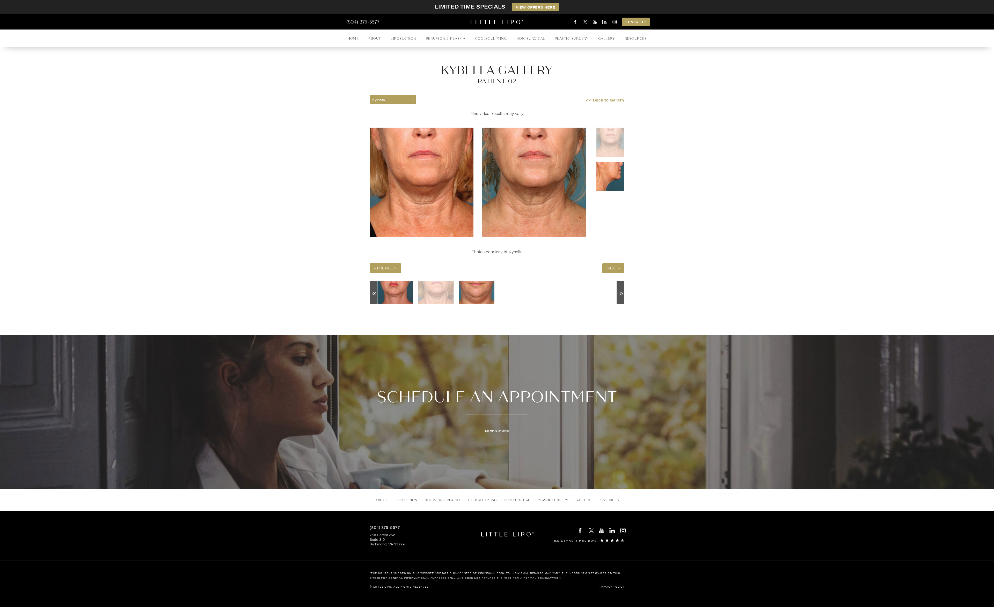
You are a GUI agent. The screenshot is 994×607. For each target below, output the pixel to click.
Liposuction (403, 38)
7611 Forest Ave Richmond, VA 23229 (387, 539)
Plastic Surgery (572, 38)
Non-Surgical (530, 38)
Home (353, 38)
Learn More (497, 430)
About (374, 38)
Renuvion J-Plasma (445, 38)
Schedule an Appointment (497, 397)
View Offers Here (535, 7)
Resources (636, 38)
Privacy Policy (612, 586)
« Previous (385, 268)
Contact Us (635, 22)
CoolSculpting (491, 38)
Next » (613, 268)
